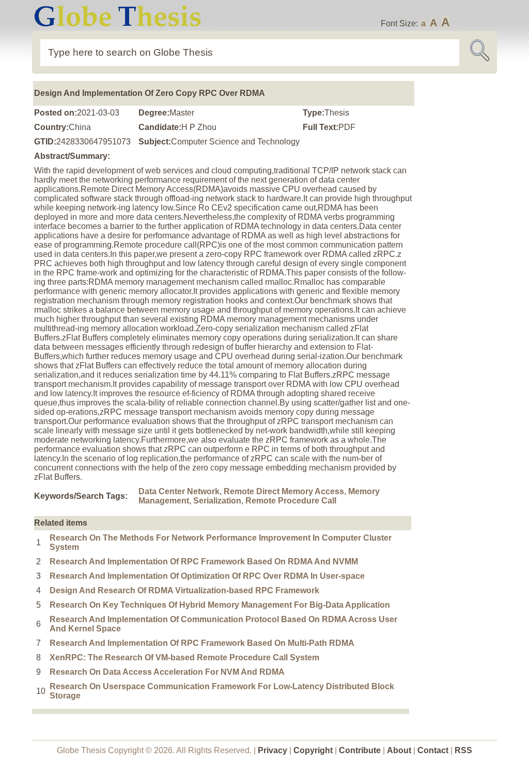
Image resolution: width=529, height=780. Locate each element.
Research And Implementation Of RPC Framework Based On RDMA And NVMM (204, 561)
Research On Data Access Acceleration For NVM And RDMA (167, 672)
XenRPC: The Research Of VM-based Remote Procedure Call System (184, 657)
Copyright (313, 750)
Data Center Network (179, 491)
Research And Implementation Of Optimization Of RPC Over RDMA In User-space (207, 576)
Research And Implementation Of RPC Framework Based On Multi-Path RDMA (202, 643)
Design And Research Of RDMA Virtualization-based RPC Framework (184, 590)
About (399, 750)
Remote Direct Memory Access (284, 491)
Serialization (217, 500)
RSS (463, 750)
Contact (433, 750)
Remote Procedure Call (290, 500)
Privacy (272, 750)
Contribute (360, 750)
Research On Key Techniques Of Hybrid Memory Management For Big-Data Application (220, 604)
